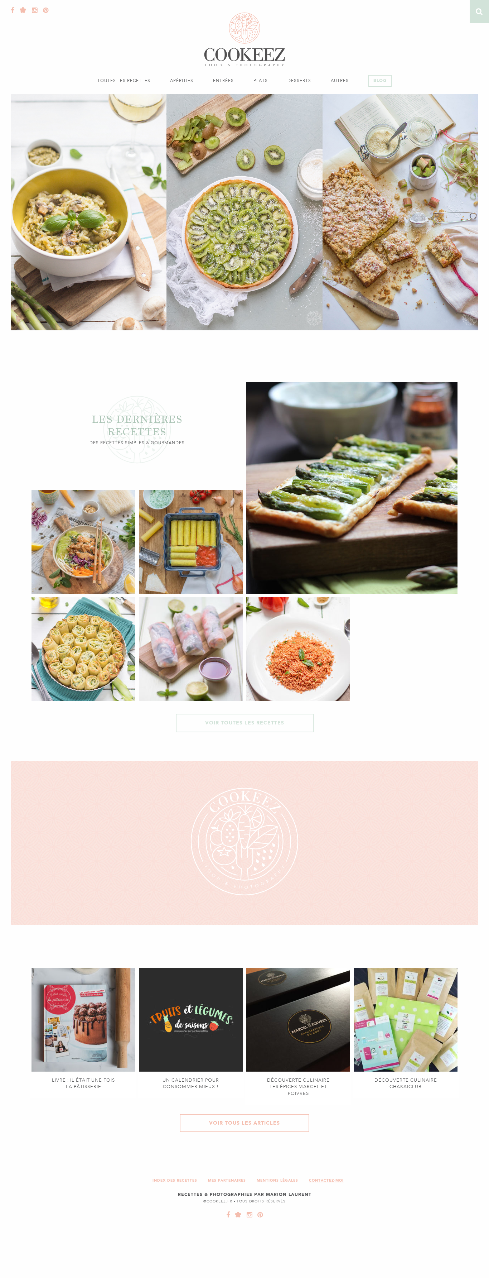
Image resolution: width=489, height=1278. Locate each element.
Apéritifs (181, 80)
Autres (340, 80)
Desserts (299, 80)
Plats (260, 80)
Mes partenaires (227, 1180)
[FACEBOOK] (228, 1215)
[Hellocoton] (21, 10)
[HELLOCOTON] (237, 1215)
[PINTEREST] (258, 1215)
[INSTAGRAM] (247, 1215)
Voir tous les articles (244, 1123)
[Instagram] (33, 10)
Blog (380, 80)
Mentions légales (277, 1180)
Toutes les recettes (123, 80)
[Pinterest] (44, 10)
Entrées (223, 80)
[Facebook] (13, 10)
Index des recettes (174, 1180)
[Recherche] (479, 11)
